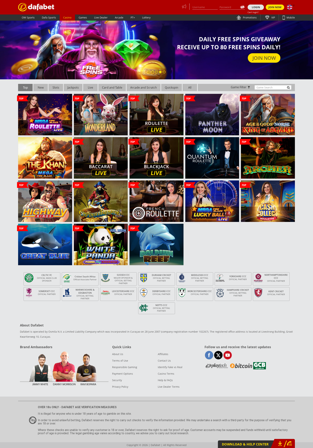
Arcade (119, 17)
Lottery (146, 17)
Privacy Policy (120, 386)
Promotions (249, 17)
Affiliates (163, 354)
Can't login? (253, 12)
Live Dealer (101, 17)
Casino (67, 17)
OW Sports (28, 17)
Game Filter (239, 87)
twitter (218, 355)
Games (83, 17)
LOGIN (256, 7)
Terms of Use (120, 360)
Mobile (290, 17)
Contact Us (164, 360)
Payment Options (122, 373)
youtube (227, 355)
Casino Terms (166, 373)
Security (117, 380)
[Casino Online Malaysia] (36, 7)
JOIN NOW (274, 7)
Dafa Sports (49, 17)
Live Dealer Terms (169, 386)
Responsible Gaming (124, 367)
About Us (117, 354)
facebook (209, 355)
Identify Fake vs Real (170, 367)
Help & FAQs (165, 380)
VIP (273, 17)
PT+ (133, 17)
